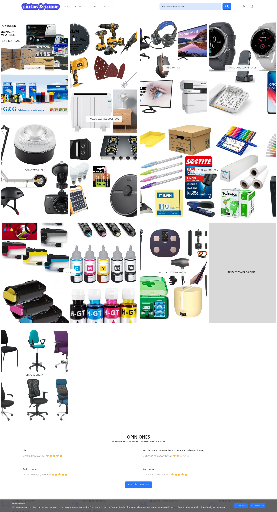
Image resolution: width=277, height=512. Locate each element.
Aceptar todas (241, 506)
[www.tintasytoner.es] (41, 6)
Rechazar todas (257, 506)
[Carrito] (244, 6)
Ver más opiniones (138, 485)
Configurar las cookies (216, 507)
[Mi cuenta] (252, 6)
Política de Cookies (109, 507)
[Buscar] (226, 6)
